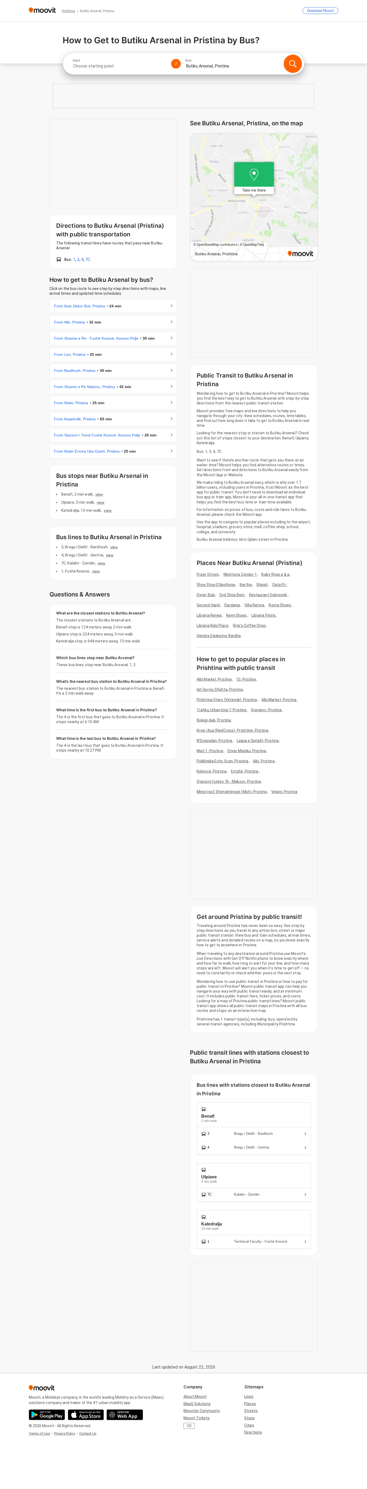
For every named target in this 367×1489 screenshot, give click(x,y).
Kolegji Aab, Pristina (214, 720)
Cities (249, 1425)
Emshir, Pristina (244, 771)
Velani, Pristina (284, 792)
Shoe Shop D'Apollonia (216, 584)
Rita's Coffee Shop (249, 625)
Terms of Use (39, 1433)
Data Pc (279, 584)
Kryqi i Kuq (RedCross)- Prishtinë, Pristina (232, 730)
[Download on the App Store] (86, 1414)
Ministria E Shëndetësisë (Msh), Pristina (232, 792)
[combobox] (120, 66)
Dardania (232, 605)
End (188, 60)
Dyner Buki (206, 595)
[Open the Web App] (125, 1414)
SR (189, 1426)
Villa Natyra (254, 605)
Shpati (262, 584)
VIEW (99, 494)
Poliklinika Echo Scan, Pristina (222, 761)
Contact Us (87, 1433)
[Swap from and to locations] (176, 64)
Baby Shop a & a (275, 574)
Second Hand (208, 605)
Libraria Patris (263, 615)
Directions (253, 1432)
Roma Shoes (280, 605)
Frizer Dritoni (208, 574)
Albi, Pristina (263, 761)
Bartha (246, 584)
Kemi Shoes (236, 615)
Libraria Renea (209, 615)
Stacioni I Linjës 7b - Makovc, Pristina (229, 781)
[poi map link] (254, 197)
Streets (251, 1411)
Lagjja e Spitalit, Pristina (258, 740)
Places (250, 1404)
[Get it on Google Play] (47, 1414)
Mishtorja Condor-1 (240, 574)
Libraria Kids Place (212, 625)
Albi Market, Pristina (214, 679)
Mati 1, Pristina (210, 751)
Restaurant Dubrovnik (268, 595)
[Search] (293, 64)
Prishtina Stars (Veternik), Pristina (227, 700)
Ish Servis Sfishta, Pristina (220, 689)
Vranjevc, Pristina (266, 710)
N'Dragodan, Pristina (214, 740)
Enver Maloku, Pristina (247, 751)
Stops (249, 1418)
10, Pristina (246, 679)
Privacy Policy (64, 1433)
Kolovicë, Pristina (211, 771)
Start (76, 60)
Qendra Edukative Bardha (219, 636)
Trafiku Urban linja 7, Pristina (221, 710)
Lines (248, 1396)
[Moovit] (42, 10)
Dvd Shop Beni (232, 595)
